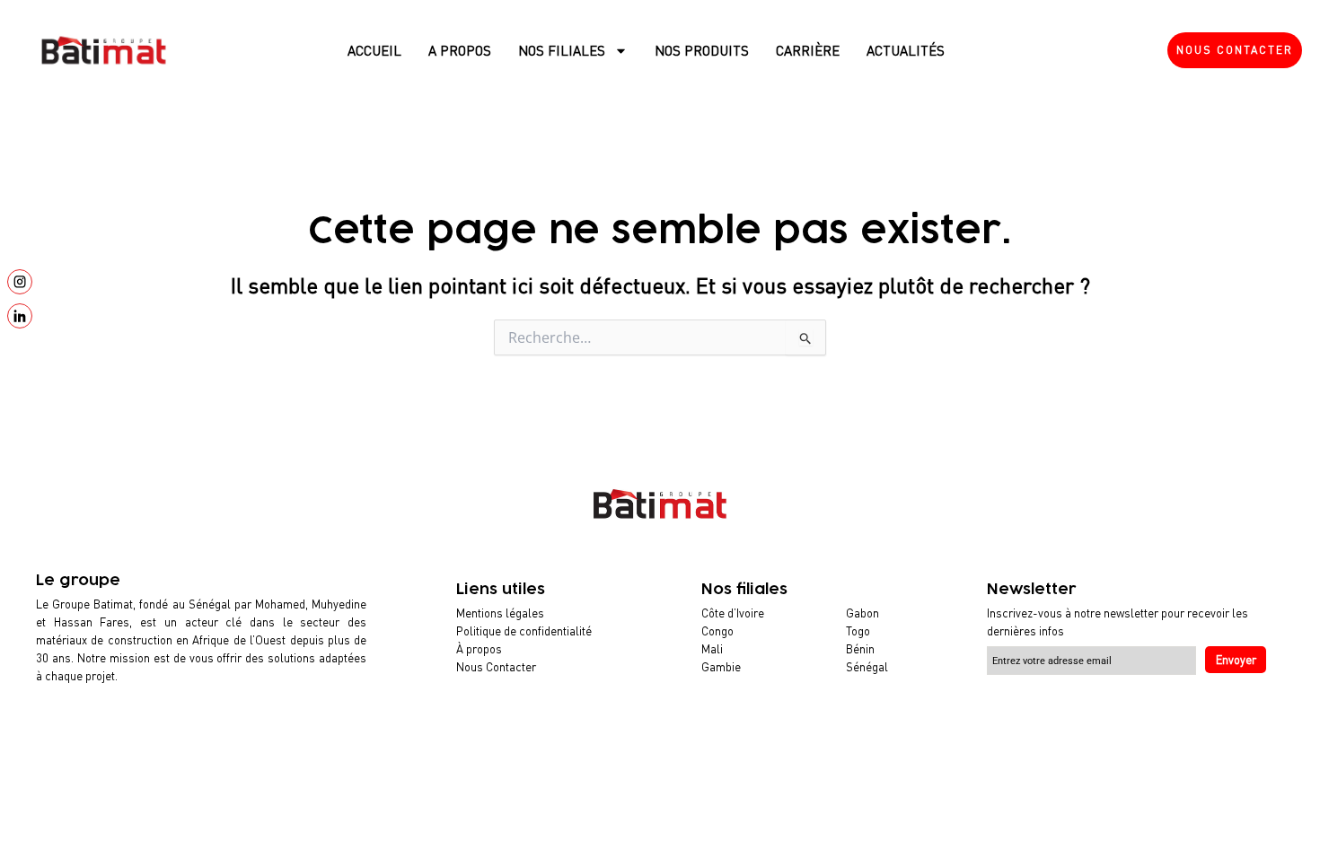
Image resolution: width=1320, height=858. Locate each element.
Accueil (374, 50)
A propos (459, 50)
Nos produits (702, 50)
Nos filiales (561, 50)
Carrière (808, 50)
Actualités (906, 50)
